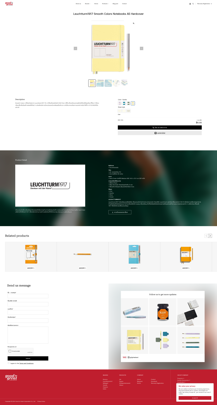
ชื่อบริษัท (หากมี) (12, 301)
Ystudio (105, 385)
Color (119, 100)
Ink (120, 379)
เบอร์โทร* (10, 309)
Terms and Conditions (26, 363)
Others (121, 385)
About (139, 379)
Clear (119, 114)
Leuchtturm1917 (107, 381)
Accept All (195, 398)
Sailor (104, 389)
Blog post (115, 3)
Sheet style (121, 107)
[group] (31, 257)
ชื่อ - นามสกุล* (12, 293)
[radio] (120, 103)
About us (78, 3)
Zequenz (105, 387)
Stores (96, 3)
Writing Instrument (124, 383)
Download (154, 381)
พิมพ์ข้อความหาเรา (13, 325)
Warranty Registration (157, 383)
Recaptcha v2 (12, 347)
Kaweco (105, 379)
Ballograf (105, 383)
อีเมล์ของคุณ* (12, 317)
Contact (124, 3)
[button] (210, 236)
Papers (121, 381)
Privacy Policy (41, 401)
